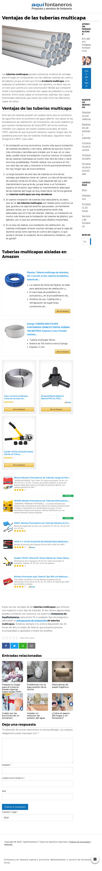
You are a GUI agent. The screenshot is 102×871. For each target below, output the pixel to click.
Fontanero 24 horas (86, 207)
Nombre (6, 765)
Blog (84, 190)
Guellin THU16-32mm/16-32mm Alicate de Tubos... (18, 453)
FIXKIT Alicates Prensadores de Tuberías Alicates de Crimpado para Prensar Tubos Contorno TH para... (42, 523)
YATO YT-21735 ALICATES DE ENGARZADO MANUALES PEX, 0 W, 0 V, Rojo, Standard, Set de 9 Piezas (42, 541)
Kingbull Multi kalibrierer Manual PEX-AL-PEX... (52, 397)
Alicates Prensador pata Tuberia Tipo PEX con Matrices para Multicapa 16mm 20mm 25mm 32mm (42, 576)
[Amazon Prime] (67, 402)
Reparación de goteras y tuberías (86, 131)
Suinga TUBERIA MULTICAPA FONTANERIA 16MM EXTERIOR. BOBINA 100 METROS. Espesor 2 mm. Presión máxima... (48, 329)
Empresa (8, 844)
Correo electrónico (13, 778)
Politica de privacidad (79, 842)
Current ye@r (10, 812)
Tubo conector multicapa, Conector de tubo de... (16, 397)
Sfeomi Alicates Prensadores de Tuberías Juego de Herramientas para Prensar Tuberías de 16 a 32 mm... (42, 477)
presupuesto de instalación (31, 620)
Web (4, 791)
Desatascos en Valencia (86, 115)
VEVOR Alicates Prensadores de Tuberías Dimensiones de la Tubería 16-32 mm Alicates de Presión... (42, 500)
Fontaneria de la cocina (86, 146)
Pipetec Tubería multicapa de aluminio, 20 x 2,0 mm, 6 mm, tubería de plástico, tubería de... (48, 276)
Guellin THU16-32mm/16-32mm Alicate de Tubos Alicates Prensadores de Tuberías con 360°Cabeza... (42, 558)
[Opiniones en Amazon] (9, 402)
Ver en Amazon (63, 311)
